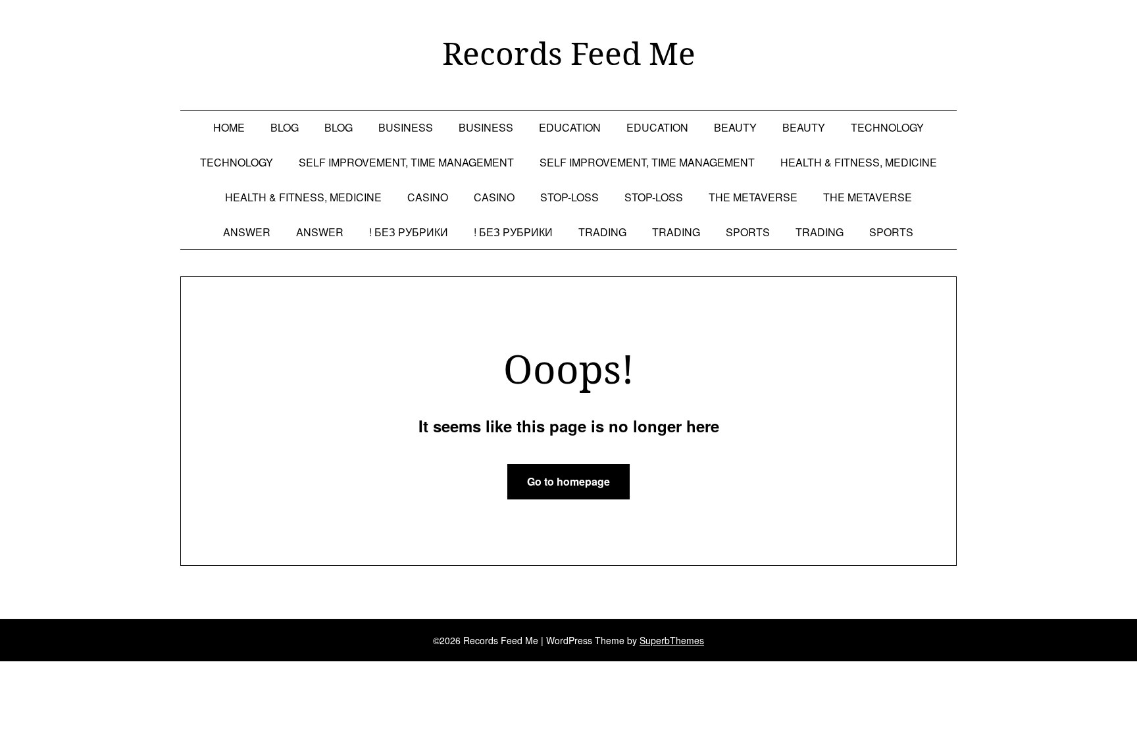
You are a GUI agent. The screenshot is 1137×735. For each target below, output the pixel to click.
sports (748, 232)
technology (887, 127)
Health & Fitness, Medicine (858, 162)
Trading (602, 232)
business (405, 127)
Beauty (735, 127)
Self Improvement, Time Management (406, 162)
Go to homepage (568, 481)
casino (427, 197)
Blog (284, 127)
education (570, 127)
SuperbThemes (672, 640)
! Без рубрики (408, 232)
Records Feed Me (568, 53)
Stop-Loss (569, 197)
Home (229, 127)
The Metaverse (753, 197)
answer (246, 232)
